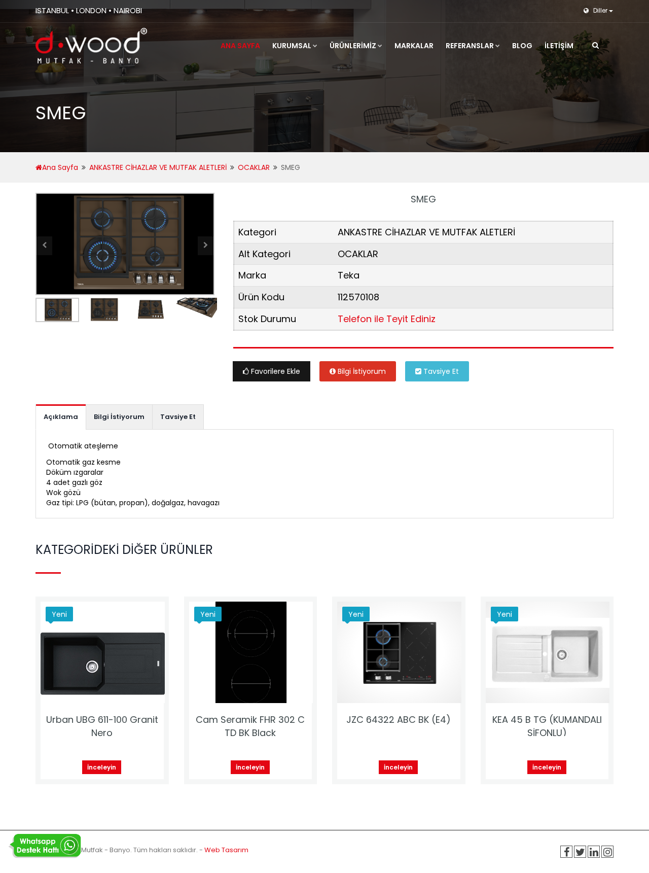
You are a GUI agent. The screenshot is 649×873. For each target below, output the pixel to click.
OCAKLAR (254, 167)
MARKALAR (414, 46)
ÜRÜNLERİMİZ (353, 46)
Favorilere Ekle (274, 371)
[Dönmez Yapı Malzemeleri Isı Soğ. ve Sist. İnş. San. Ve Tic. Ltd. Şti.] (91, 45)
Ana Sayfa (60, 167)
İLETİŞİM (559, 46)
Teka (348, 275)
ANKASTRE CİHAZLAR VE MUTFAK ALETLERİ (158, 167)
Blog (522, 46)
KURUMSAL (291, 46)
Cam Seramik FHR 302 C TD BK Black (250, 726)
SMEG (423, 199)
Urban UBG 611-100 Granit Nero (102, 726)
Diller (600, 10)
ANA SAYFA (240, 46)
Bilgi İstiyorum (361, 371)
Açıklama (61, 417)
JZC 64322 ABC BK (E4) (398, 719)
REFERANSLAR (470, 46)
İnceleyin (101, 767)
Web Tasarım (226, 850)
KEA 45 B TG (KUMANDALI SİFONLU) (547, 726)
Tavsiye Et (440, 371)
